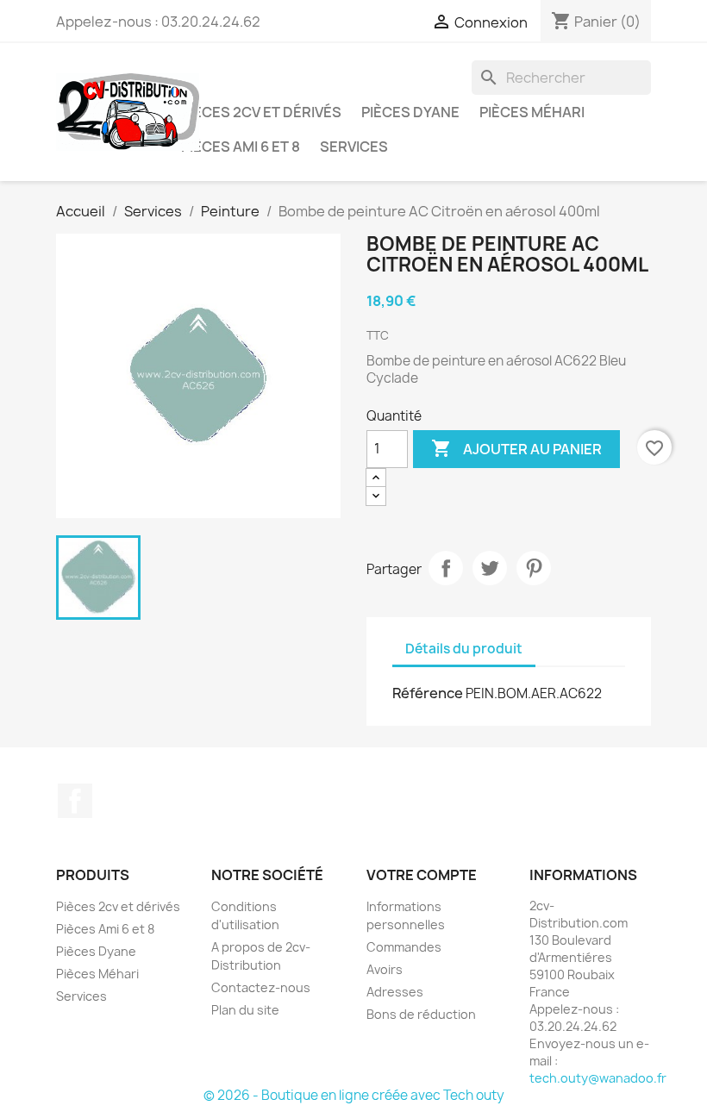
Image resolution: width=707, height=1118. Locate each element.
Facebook (75, 801)
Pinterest (533, 568)
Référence (427, 693)
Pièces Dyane (410, 112)
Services (354, 146)
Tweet (489, 568)
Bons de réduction (421, 1014)
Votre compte (421, 874)
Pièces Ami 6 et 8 (240, 146)
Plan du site (245, 1010)
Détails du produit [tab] (463, 649)
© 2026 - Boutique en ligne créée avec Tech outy (353, 1095)
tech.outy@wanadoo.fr (597, 1078)
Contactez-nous (260, 987)
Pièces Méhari (532, 112)
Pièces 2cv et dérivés (261, 112)
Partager (446, 568)
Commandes (403, 947)
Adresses (394, 992)
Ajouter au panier (516, 448)
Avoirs (384, 969)
